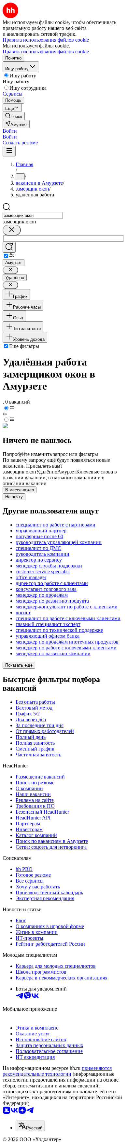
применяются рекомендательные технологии (57, 1071)
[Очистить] (12, 230)
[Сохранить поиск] (9, 247)
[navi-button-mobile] (9, 151)
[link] (14, 116)
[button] (10, 131)
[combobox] (33, 215)
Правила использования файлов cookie (46, 51)
